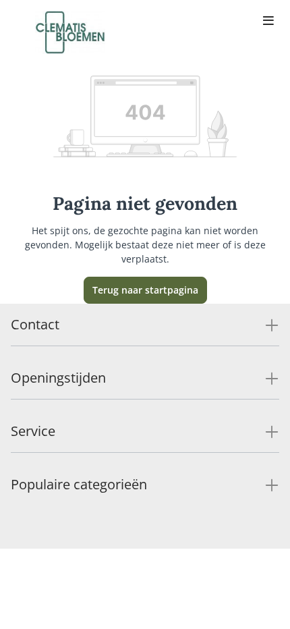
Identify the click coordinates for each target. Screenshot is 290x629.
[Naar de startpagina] (70, 32)
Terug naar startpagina (145, 289)
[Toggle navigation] (268, 21)
